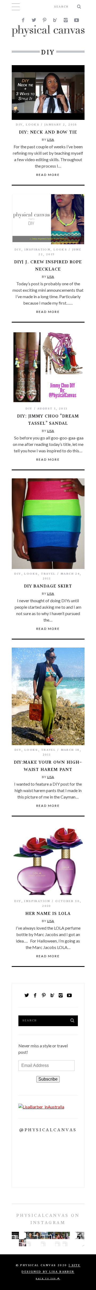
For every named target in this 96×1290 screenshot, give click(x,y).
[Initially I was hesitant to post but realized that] (44, 1235)
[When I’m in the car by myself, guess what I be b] (29, 1235)
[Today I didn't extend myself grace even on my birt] (44, 1242)
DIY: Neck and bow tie (48, 132)
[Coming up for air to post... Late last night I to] (22, 1242)
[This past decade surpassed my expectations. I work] (66, 1235)
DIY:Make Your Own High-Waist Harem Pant (48, 766)
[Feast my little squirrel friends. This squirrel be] (58, 1242)
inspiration (37, 249)
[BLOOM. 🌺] (37, 1242)
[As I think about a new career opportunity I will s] (58, 1235)
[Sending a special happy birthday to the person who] (15, 1242)
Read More (48, 174)
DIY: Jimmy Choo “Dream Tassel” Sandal (48, 419)
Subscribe (48, 1079)
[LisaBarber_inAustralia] (41, 1106)
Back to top (46, 1278)
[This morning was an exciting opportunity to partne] (66, 1242)
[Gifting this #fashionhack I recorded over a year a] (73, 1235)
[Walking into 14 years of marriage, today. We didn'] (51, 1235)
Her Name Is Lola (48, 914)
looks (32, 124)
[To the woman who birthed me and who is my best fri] (15, 1235)
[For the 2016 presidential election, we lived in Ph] (73, 1242)
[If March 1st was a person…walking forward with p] (37, 1235)
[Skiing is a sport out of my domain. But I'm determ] (29, 1242)
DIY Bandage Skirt (48, 586)
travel (48, 573)
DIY (19, 124)
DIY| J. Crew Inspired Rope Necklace (48, 265)
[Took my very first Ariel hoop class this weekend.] (22, 1235)
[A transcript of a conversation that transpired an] (51, 1242)
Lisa (50, 140)
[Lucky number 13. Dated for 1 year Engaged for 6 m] (80, 1235)
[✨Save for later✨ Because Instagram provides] (80, 1242)
